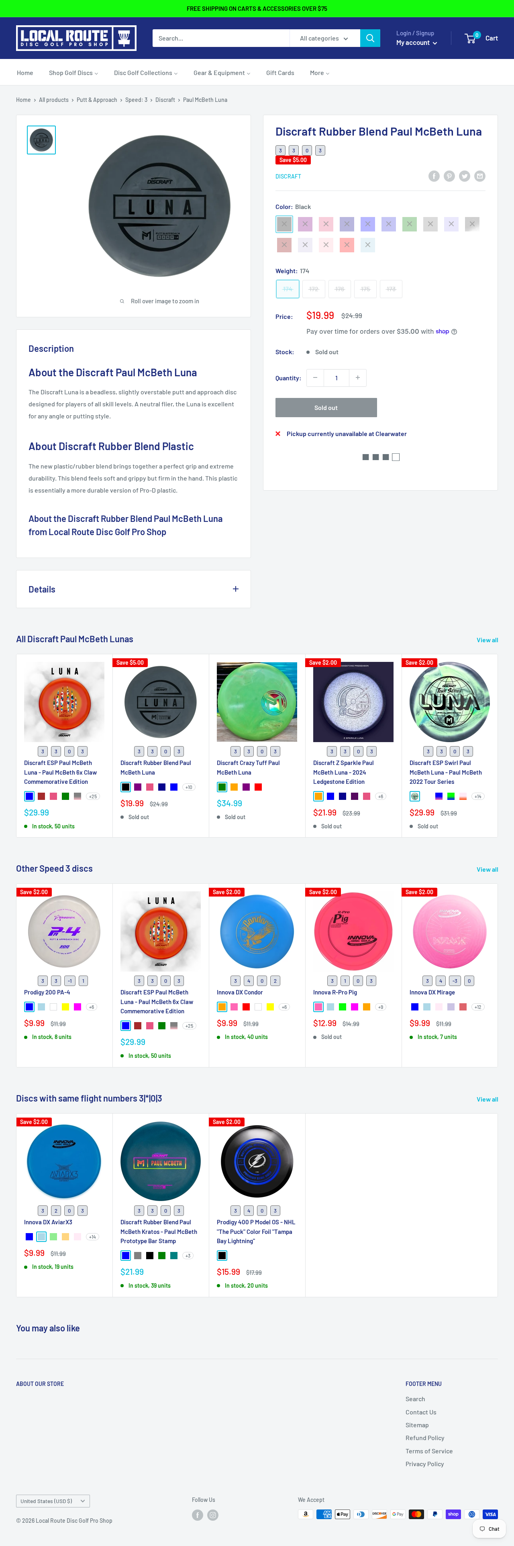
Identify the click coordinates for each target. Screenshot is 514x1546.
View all (488, 639)
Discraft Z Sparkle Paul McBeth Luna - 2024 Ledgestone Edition (343, 772)
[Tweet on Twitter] (464, 175)
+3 (188, 1255)
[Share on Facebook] (434, 175)
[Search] (370, 38)
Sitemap (417, 1424)
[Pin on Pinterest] (449, 175)
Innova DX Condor (240, 992)
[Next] (498, 746)
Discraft (165, 99)
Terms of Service (429, 1451)
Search (415, 1398)
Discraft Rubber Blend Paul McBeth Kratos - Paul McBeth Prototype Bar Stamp (158, 1231)
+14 (478, 796)
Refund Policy (425, 1437)
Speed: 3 (136, 99)
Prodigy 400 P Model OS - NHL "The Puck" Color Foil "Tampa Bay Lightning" (256, 1231)
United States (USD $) (46, 1500)
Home (23, 99)
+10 (189, 786)
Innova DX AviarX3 (48, 1221)
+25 (93, 796)
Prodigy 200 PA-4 (47, 992)
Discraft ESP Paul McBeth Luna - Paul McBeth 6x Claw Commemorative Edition (60, 772)
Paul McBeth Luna (205, 99)
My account (413, 42)
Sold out (326, 407)
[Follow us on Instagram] (212, 1515)
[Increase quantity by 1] (357, 377)
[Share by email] (479, 175)
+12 (478, 1007)
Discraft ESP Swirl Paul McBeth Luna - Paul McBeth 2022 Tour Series (446, 772)
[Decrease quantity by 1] (315, 377)
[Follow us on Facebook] (197, 1515)
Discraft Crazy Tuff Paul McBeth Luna (248, 767)
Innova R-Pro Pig (335, 992)
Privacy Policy (425, 1463)
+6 (380, 796)
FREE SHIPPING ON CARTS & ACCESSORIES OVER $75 (257, 8)
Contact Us (421, 1412)
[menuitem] (25, 72)
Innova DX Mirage (432, 992)
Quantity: (288, 377)
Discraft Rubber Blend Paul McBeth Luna (155, 767)
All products (54, 99)
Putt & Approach (97, 99)
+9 (380, 1007)
